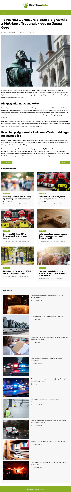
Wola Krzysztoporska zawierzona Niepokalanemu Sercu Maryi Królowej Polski (53, 236)
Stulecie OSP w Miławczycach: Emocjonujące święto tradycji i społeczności (52, 199)
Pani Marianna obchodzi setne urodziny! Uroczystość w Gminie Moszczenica (52, 273)
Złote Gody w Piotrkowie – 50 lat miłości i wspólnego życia (17, 272)
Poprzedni (8, 162)
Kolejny (64, 162)
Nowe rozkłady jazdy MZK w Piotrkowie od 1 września (47, 316)
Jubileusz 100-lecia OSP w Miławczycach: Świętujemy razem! (15, 236)
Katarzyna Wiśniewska (9, 32)
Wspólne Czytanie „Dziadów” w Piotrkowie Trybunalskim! (48, 441)
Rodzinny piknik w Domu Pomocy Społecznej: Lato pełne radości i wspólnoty (17, 199)
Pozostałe (31, 32)
